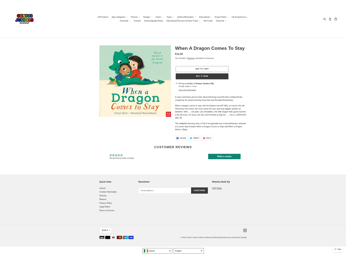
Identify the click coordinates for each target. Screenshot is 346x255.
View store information (187, 90)
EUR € (105, 230)
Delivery (103, 195)
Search (102, 188)
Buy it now (202, 76)
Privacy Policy (105, 203)
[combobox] (157, 251)
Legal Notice (104, 206)
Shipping (190, 58)
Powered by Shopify (239, 237)
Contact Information (108, 192)
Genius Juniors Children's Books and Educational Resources (209, 237)
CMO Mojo (217, 188)
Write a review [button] (224, 156)
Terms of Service (106, 210)
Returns (102, 199)
